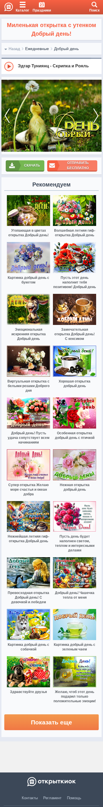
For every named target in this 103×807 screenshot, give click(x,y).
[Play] (8, 66)
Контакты (30, 798)
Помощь (74, 798)
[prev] (7, 116)
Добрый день (66, 48)
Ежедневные (37, 48)
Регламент (52, 798)
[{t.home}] (51, 781)
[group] (51, 66)
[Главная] (6, 7)
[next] (96, 116)
